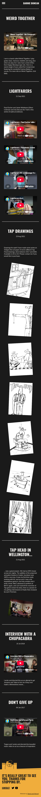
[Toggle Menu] (3, 3)
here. (6, 73)
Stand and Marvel (33, 793)
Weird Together (20, 18)
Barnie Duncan (31, 3)
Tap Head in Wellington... (20, 552)
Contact (6, 788)
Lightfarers (20, 91)
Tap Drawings (20, 231)
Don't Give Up (21, 702)
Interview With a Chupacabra (20, 636)
